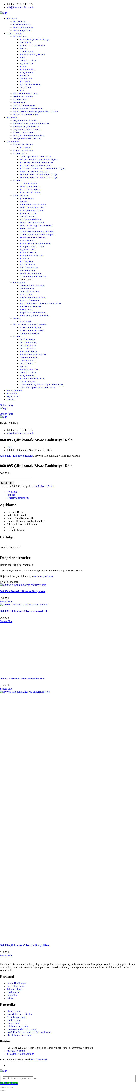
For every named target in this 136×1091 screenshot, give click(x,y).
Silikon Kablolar (28, 351)
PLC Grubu (26, 294)
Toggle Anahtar (28, 372)
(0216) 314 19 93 (16, 1050)
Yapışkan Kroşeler (29, 333)
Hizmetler (12, 117)
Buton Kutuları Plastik (31, 255)
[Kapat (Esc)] (11, 1087)
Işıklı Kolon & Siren (30, 84)
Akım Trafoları (27, 240)
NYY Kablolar (27, 348)
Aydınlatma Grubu (23, 96)
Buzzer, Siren (27, 261)
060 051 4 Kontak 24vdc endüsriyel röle (22, 678)
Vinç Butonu (26, 72)
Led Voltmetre (27, 270)
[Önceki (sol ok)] (1, 1090)
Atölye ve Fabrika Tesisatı (27, 138)
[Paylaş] (8, 1087)
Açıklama (12, 491)
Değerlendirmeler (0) (18, 497)
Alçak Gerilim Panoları (25, 120)
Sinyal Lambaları (29, 369)
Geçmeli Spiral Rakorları (33, 276)
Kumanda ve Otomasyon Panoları (31, 123)
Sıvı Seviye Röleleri (30, 306)
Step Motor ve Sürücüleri (33, 312)
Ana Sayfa (5, 455)
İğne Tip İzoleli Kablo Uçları (35, 171)
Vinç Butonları (27, 375)
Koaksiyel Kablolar (30, 189)
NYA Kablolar (27, 339)
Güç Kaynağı (27, 51)
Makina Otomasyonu (24, 132)
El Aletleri (25, 81)
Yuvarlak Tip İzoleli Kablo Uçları (37, 387)
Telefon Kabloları (29, 357)
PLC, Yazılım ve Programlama (29, 135)
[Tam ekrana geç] (4, 1087)
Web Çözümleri (38, 1059)
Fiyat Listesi (13, 396)
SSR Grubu (26, 309)
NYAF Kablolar (28, 342)
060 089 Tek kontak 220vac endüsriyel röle (24, 611)
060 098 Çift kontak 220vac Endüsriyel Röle (24, 945)
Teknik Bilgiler (14, 390)
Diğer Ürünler (20, 195)
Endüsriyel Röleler (23, 150)
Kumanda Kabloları (30, 192)
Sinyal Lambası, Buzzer (32, 54)
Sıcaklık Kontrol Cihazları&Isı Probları (40, 303)
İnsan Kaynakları (22, 30)
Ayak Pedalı (26, 63)
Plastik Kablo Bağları (31, 327)
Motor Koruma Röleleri (32, 285)
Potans (23, 48)
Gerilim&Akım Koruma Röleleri (37, 231)
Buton (23, 66)
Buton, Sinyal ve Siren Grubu (35, 243)
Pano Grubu (19, 102)
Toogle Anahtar (28, 60)
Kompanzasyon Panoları (26, 126)
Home (10, 447)
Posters (23, 201)
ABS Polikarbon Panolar (33, 204)
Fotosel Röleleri (28, 228)
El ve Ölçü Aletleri (23, 144)
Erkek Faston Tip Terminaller (35, 165)
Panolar (17, 318)
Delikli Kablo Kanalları (32, 207)
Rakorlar (24, 75)
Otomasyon (19, 282)
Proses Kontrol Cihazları (33, 297)
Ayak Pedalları (27, 249)
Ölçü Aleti (25, 87)
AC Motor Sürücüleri (31, 219)
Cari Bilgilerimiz (22, 24)
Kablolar (17, 180)
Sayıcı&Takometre (29, 300)
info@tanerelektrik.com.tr (20, 7)
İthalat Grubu (20, 36)
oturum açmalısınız (43, 576)
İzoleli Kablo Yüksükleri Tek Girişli (38, 177)
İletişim (10, 399)
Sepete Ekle (7, 483)
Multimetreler (27, 288)
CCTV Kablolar (28, 183)
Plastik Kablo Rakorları (32, 330)
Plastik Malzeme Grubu (25, 114)
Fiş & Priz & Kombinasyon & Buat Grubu (35, 111)
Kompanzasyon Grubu (32, 246)
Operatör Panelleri (29, 291)
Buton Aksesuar (28, 252)
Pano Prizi (25, 321)
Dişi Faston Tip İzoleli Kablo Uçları (38, 159)
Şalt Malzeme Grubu (24, 105)
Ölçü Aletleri (26, 363)
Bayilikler (12, 393)
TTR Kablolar (27, 360)
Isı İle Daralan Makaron (32, 45)
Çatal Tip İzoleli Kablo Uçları (35, 156)
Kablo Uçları (20, 153)
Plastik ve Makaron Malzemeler (29, 324)
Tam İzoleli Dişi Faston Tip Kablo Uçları (41, 384)
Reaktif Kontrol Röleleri (32, 378)
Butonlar (24, 258)
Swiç (22, 57)
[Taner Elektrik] (3, 12)
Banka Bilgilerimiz (23, 27)
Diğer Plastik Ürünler (31, 273)
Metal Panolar (27, 216)
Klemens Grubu (28, 213)
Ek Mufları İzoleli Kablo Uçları (36, 162)
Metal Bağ (25, 42)
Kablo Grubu (20, 99)
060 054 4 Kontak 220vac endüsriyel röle (22, 591)
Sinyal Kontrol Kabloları (33, 354)
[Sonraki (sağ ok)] (4, 1090)
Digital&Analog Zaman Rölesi (36, 225)
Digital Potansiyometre (32, 222)
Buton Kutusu (27, 69)
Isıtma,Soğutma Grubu (32, 210)
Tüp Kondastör (28, 381)
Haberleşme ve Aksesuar (33, 237)
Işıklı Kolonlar (27, 264)
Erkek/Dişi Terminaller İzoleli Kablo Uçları (42, 168)
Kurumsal (12, 18)
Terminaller (26, 78)
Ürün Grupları (14, 33)
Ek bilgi (11, 494)
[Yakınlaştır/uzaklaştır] (1, 1087)
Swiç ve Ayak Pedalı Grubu (34, 315)
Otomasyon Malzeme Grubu (28, 108)
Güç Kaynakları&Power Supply (37, 234)
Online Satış (13, 141)
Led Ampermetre (29, 267)
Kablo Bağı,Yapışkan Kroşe (34, 39)
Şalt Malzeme (27, 198)
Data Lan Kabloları (30, 186)
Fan (22, 90)
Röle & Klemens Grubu (25, 93)
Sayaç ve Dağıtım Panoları (27, 129)
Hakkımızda (19, 21)
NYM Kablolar (28, 345)
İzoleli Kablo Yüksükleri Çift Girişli (38, 174)
